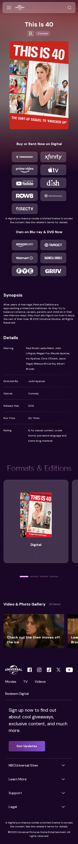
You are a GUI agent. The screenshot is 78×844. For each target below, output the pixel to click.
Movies (10, 681)
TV (25, 681)
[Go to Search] (69, 7)
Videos (40, 681)
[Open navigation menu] (8, 7)
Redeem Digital (17, 693)
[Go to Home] (20, 7)
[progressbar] (24, 576)
